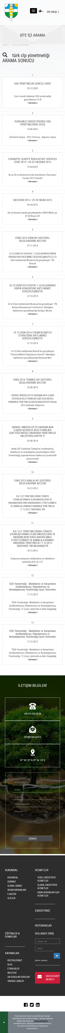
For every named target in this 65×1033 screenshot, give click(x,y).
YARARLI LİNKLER (16, 981)
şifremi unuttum (41, 960)
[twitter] (32, 1005)
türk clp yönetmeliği (21, 45)
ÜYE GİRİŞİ (52, 12)
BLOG (10, 964)
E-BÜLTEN (12, 894)
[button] (32, 90)
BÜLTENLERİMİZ (15, 960)
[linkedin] (38, 1005)
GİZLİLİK (11, 898)
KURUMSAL (13, 877)
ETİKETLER (5, 45)
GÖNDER (32, 838)
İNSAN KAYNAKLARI (17, 890)
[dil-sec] (41, 11)
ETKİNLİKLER (13, 968)
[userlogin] (57, 956)
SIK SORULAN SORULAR (19, 977)
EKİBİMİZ (12, 881)
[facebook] (26, 1005)
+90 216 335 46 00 (32, 713)
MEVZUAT (12, 972)
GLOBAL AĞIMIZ (15, 885)
